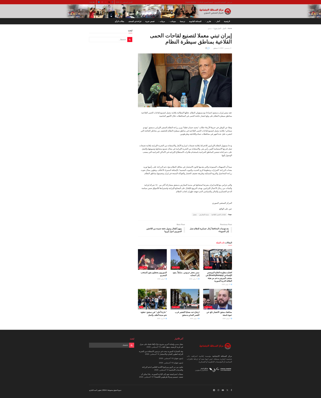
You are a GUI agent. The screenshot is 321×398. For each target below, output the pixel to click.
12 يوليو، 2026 (193, 279)
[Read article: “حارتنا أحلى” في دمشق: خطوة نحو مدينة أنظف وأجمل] (152, 299)
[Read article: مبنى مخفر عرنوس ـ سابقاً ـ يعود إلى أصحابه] (185, 259)
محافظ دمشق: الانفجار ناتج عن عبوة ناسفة (219, 313)
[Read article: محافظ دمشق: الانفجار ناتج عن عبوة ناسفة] (217, 299)
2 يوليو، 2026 (227, 318)
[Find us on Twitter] (109, 2)
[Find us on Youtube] (105, 2)
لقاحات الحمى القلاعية (219, 214)
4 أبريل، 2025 (161, 318)
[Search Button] (90, 21)
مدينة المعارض (204, 214)
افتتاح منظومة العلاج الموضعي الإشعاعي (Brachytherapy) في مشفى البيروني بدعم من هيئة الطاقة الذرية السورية (219, 276)
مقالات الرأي (119, 21)
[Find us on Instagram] (102, 2)
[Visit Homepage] (215, 11)
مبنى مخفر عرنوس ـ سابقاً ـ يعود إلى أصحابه (186, 274)
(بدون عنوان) (178, 358)
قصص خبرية (149, 21)
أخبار (218, 21)
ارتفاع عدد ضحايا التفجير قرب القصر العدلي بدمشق (187, 313)
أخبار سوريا (217, 28)
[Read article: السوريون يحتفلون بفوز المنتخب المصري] (152, 259)
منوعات (173, 21)
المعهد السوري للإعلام (206, 2)
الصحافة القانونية (195, 21)
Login (91, 2)
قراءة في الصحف (134, 21)
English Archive (190, 2)
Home (230, 28)
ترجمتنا (182, 21)
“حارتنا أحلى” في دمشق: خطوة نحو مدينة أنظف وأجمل (154, 313)
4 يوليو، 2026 (161, 279)
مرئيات (162, 21)
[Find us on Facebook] (112, 2)
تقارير (209, 21)
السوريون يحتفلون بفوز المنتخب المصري (154, 274)
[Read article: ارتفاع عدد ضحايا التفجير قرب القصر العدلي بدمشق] (185, 299)
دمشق (210, 28)
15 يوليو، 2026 (226, 284)
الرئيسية (227, 21)
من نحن (229, 2)
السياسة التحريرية (220, 2)
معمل (194, 214)
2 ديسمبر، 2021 (225, 48)
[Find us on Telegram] (99, 2)
